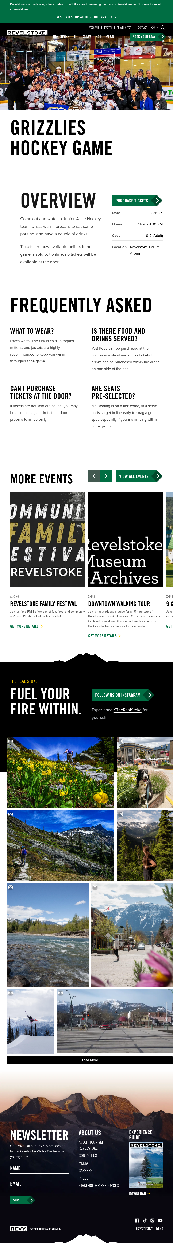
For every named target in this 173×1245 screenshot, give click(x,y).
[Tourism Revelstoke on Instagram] (152, 1220)
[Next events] (106, 476)
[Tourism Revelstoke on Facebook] (137, 1220)
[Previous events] (94, 476)
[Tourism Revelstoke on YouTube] (160, 1220)
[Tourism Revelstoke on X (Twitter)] (144, 1220)
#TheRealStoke (128, 710)
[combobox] (154, 27)
